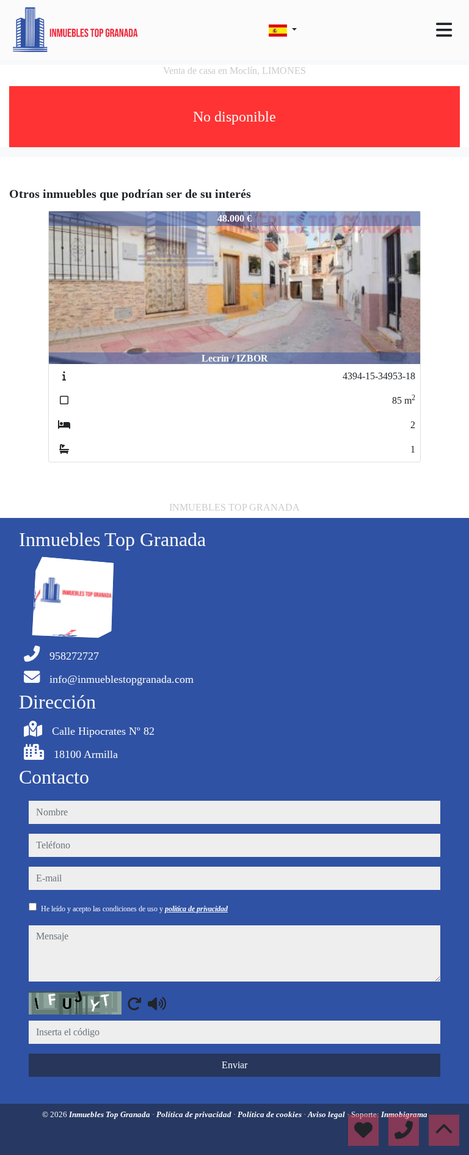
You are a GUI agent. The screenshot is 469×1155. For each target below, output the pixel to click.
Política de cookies (271, 1114)
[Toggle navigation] (444, 30)
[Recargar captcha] (134, 1003)
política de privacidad (196, 909)
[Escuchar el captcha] (157, 1003)
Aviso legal (327, 1114)
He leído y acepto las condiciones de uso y (134, 909)
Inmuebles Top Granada (110, 1114)
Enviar (234, 1065)
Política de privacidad (194, 1114)
